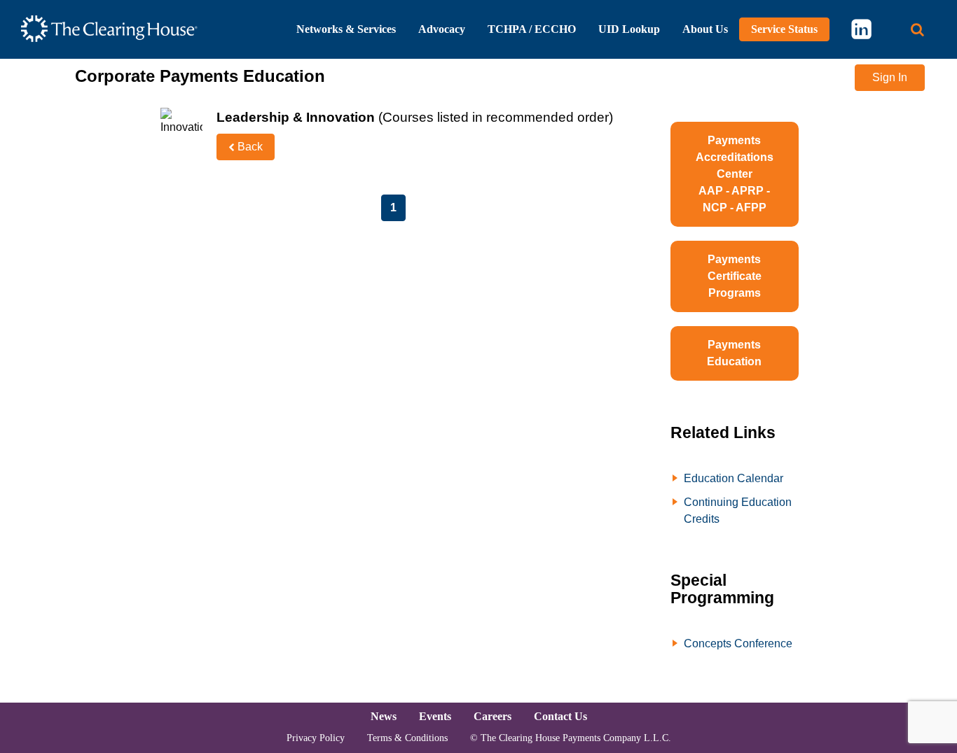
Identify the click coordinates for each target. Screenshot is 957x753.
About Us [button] (705, 29)
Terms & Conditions (407, 737)
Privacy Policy (316, 737)
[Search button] (917, 30)
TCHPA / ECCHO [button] (532, 29)
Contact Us (560, 716)
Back (249, 147)
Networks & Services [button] (346, 29)
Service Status (784, 29)
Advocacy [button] (441, 29)
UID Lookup (629, 29)
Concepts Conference (738, 643)
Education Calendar (733, 478)
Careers (492, 716)
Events (435, 716)
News (384, 716)
